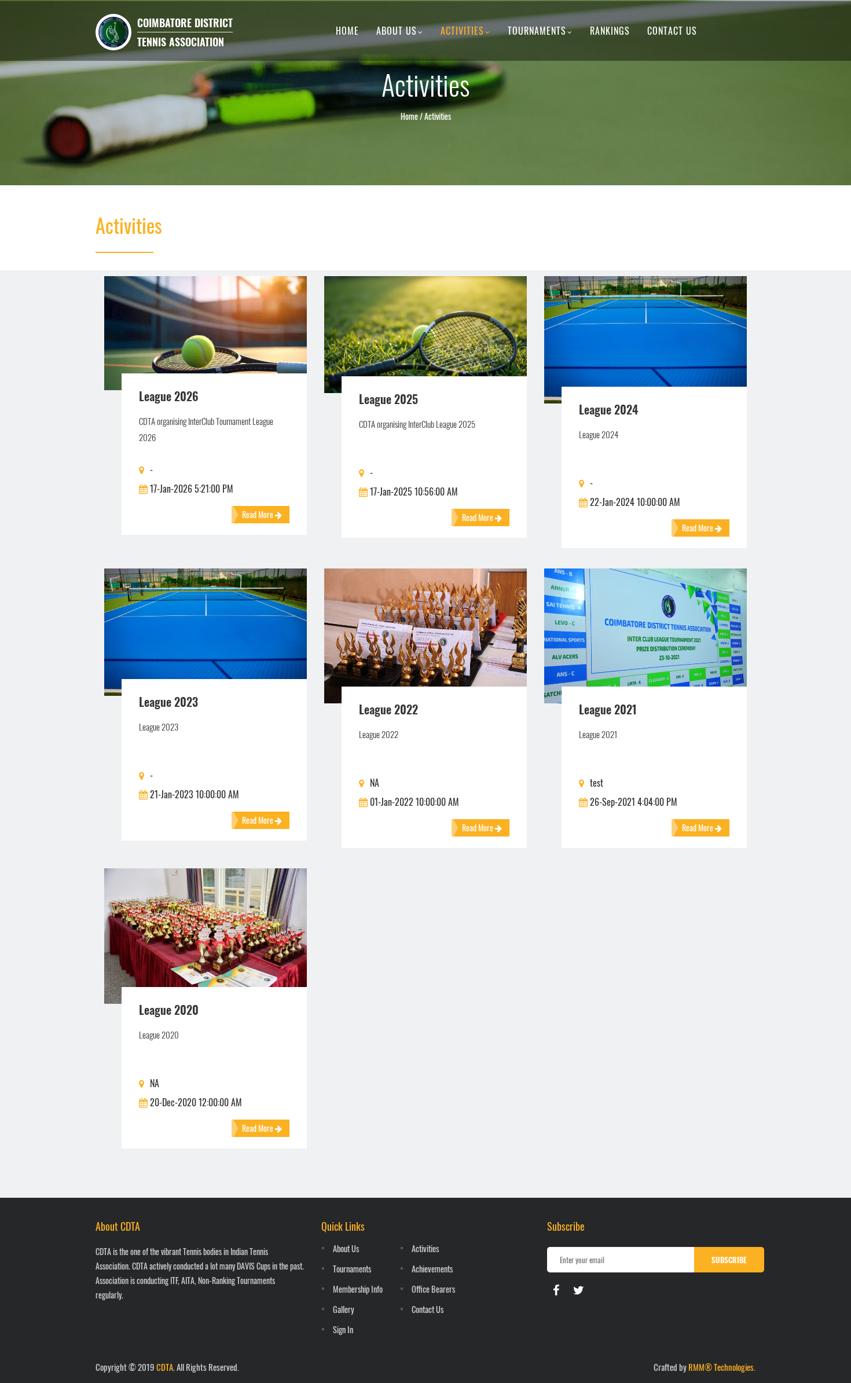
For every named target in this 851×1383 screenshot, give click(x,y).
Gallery (343, 1309)
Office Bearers (433, 1289)
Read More (258, 514)
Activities (462, 31)
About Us (396, 31)
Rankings (610, 31)
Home (347, 31)
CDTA (164, 1366)
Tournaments (537, 31)
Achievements (432, 1269)
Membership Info (358, 1289)
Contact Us (672, 31)
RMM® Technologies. (721, 1366)
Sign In (343, 1329)
